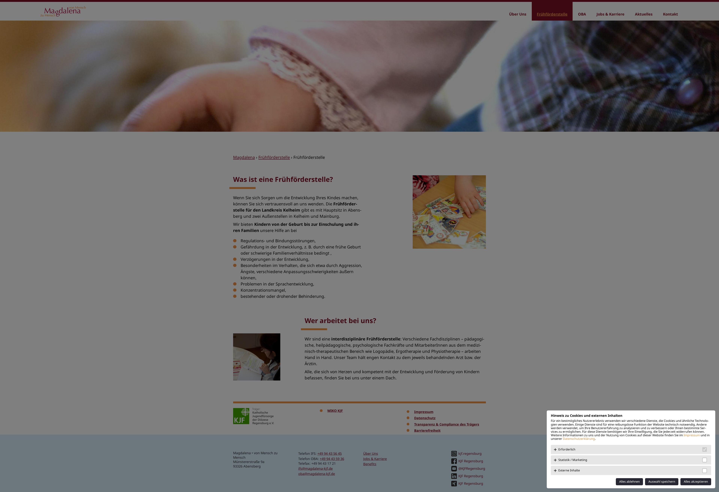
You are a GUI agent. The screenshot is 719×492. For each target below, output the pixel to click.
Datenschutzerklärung (579, 439)
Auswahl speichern (661, 481)
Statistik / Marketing (572, 460)
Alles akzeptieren (696, 481)
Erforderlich (566, 449)
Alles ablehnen (629, 481)
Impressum (692, 435)
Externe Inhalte (569, 470)
